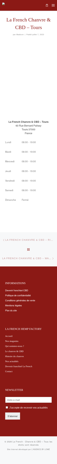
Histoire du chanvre (14, 356)
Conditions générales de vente (20, 300)
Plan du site (11, 310)
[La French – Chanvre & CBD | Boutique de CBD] (9, 5)
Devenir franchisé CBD (16, 290)
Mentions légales (13, 305)
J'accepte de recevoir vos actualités (28, 407)
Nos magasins (11, 341)
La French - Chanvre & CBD (27, 441)
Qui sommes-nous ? (14, 346)
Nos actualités (11, 361)
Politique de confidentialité (18, 295)
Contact (8, 371)
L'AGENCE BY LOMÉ (41, 449)
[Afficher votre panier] (46, 5)
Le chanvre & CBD (14, 351)
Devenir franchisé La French (18, 366)
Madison (20, 34)
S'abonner (13, 416)
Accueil (8, 336)
